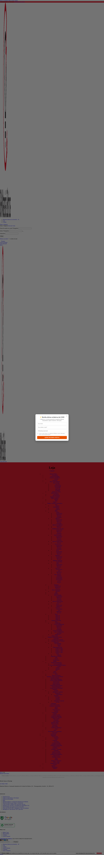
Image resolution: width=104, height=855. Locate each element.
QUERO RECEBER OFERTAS (52, 437)
